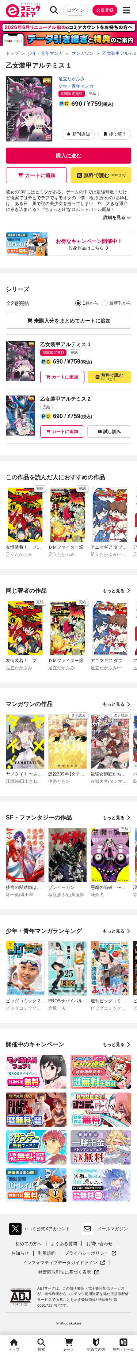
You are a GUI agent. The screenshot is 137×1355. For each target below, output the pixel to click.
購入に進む (68, 156)
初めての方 (96, 1349)
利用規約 (47, 1253)
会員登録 (105, 10)
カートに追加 (40, 175)
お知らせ (20, 1253)
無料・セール (123, 1349)
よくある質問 (64, 1243)
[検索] (54, 10)
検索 (41, 1349)
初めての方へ (28, 1243)
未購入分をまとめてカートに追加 (72, 321)
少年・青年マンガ (76, 86)
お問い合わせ (99, 1243)
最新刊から (120, 303)
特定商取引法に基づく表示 (68, 1272)
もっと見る (114, 590)
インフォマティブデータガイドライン (60, 1263)
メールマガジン (112, 1228)
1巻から (90, 303)
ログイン (75, 10)
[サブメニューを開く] (126, 10)
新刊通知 (81, 134)
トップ (13, 1349)
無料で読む (105, 175)
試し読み (112, 431)
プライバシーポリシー (91, 1253)
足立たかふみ (71, 78)
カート (68, 1350)
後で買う (117, 134)
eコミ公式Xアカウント (41, 1230)
